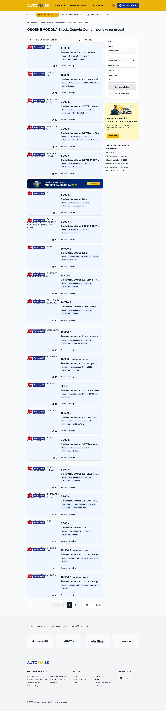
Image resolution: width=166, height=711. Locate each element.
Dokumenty (97, 5)
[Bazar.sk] (126, 641)
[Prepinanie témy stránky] (113, 5)
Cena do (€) (112, 75)
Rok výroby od (113, 65)
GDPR (97, 679)
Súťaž (75, 683)
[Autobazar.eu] (40, 641)
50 (87, 605)
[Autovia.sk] (69, 641)
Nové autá (60, 5)
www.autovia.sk (40, 702)
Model (110, 56)
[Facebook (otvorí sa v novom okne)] (121, 678)
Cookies (98, 676)
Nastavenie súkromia (102, 683)
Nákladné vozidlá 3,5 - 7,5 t (37, 679)
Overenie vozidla (78, 5)
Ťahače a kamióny (33, 683)
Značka (110, 46)
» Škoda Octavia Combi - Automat (117, 164)
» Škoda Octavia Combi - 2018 (116, 156)
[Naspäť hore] (30, 605)
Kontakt (75, 676)
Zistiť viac (113, 136)
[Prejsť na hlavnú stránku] (38, 5)
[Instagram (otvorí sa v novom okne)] (128, 678)
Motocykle (53, 683)
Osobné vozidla (32, 676)
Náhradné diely (32, 686)
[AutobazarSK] (97, 641)
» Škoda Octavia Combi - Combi (116, 171)
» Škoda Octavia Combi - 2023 (116, 160)
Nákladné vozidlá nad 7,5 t (58, 679)
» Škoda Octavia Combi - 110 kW (117, 167)
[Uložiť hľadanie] (79, 40)
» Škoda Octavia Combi (113, 153)
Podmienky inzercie (80, 679)
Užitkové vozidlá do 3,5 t (58, 676)
